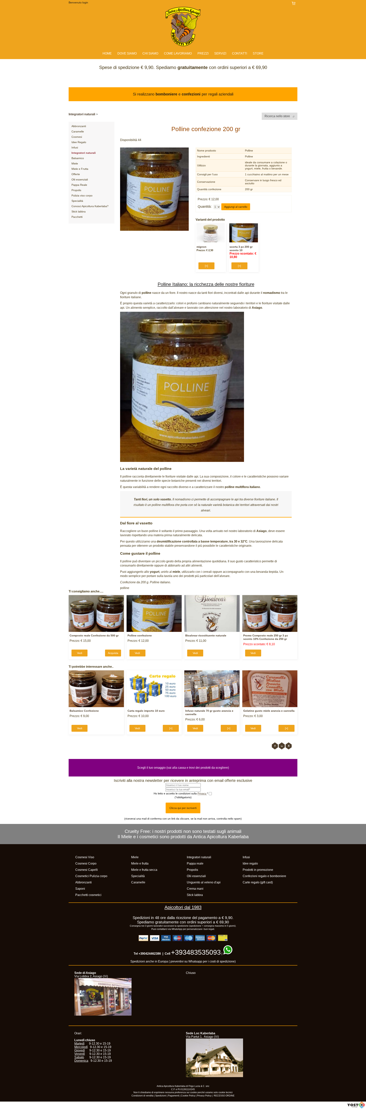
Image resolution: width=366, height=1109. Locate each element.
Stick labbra (78, 211)
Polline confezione (140, 635)
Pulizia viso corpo (81, 195)
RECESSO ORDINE (224, 1095)
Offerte (75, 174)
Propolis (76, 190)
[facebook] (275, 745)
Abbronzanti (78, 126)
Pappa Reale (79, 184)
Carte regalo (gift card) (258, 882)
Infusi (74, 147)
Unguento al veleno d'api (204, 882)
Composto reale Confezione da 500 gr (94, 635)
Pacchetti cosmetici (88, 895)
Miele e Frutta (79, 168)
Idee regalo (250, 863)
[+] (206, 265)
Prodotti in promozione (258, 869)
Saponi (80, 888)
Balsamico (77, 158)
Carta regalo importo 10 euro (146, 710)
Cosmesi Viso (84, 857)
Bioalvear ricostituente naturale (205, 635)
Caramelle (77, 131)
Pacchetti (77, 216)
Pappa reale (195, 863)
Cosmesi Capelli (86, 869)
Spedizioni (160, 1095)
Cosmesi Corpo (85, 863)
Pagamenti (173, 1095)
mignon (201, 246)
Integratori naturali (82, 114)
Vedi (79, 653)
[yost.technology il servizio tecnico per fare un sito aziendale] (356, 1107)
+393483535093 (196, 952)
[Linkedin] (282, 745)
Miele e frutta (139, 863)
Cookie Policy (188, 1095)
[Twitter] (289, 745)
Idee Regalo (78, 142)
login (85, 2)
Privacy (202, 793)
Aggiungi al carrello (235, 206)
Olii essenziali (79, 179)
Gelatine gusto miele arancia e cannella (269, 710)
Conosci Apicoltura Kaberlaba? (89, 206)
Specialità (77, 200)
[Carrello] (294, 3)
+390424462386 (150, 953)
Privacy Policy (204, 1095)
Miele (74, 163)
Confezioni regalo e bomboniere (264, 876)
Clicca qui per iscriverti (183, 807)
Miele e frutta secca (144, 869)
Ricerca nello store (278, 116)
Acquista (113, 653)
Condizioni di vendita (142, 1095)
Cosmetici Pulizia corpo (91, 876)
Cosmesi (76, 136)
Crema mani (195, 888)
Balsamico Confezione (84, 710)
